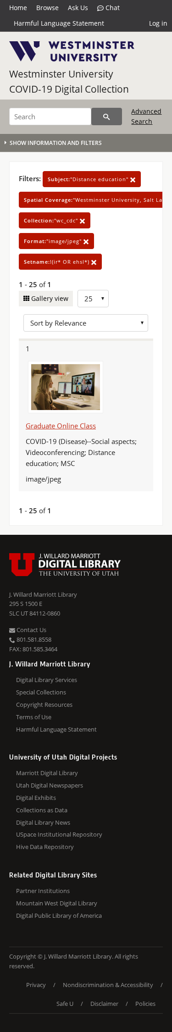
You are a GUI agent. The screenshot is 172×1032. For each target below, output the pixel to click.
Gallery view (48, 298)
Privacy (36, 985)
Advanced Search (146, 116)
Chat (112, 7)
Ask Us (78, 7)
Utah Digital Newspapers (49, 785)
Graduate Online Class (61, 425)
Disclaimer (104, 1003)
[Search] (106, 116)
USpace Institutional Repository (59, 834)
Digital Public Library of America (59, 915)
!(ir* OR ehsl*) (57, 261)
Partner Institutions (43, 891)
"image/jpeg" (53, 241)
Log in (158, 23)
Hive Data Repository (45, 847)
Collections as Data (41, 810)
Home (18, 7)
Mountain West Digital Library (56, 903)
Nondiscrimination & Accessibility (108, 985)
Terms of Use (33, 717)
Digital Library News (43, 822)
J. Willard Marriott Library (43, 594)
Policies (145, 1003)
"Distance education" (89, 179)
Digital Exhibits (36, 797)
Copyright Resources (44, 704)
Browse (47, 7)
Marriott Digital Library (47, 773)
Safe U (64, 1003)
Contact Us (30, 630)
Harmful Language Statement (59, 23)
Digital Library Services (46, 680)
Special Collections (41, 692)
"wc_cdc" (52, 220)
